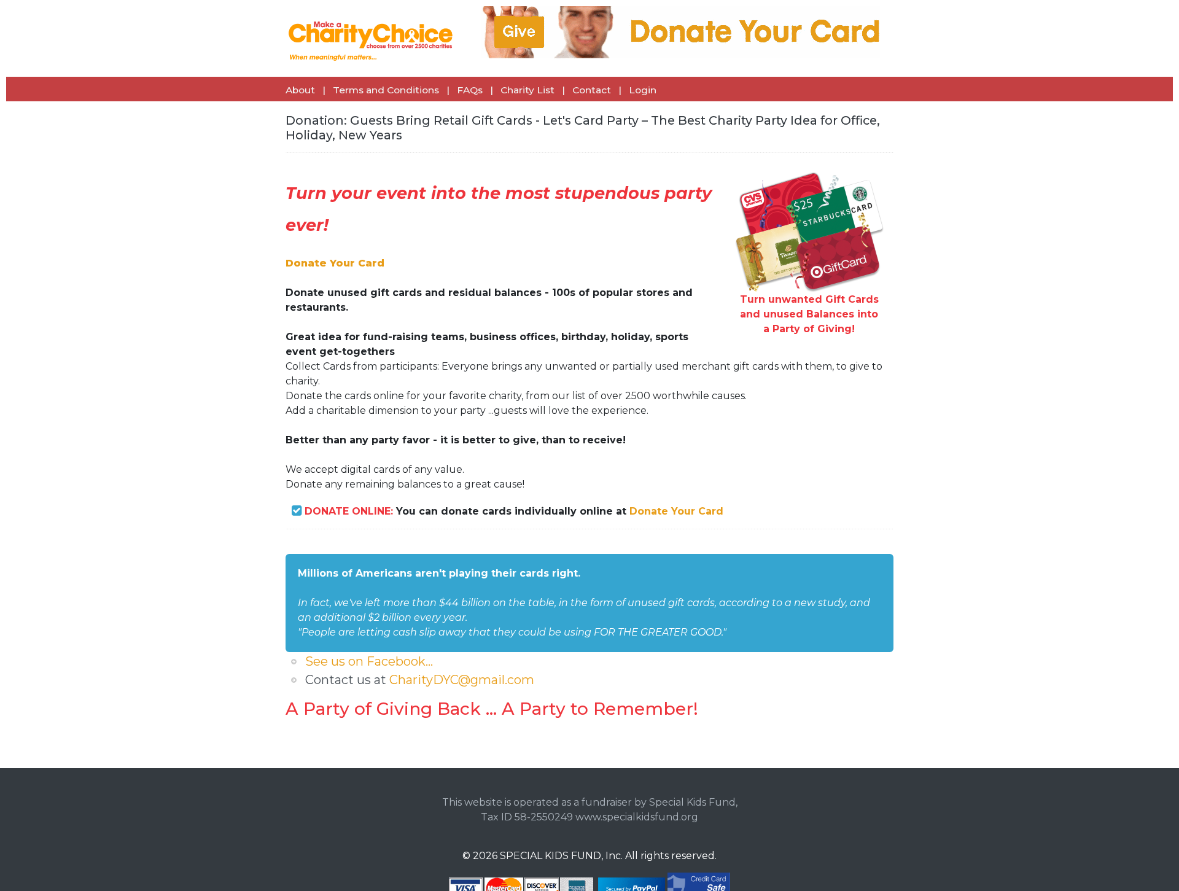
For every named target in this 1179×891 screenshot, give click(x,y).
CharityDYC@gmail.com (461, 679)
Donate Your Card (676, 511)
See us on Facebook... (369, 661)
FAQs (470, 90)
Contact (591, 90)
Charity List (527, 90)
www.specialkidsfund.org (636, 817)
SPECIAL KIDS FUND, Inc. (561, 856)
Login (642, 90)
